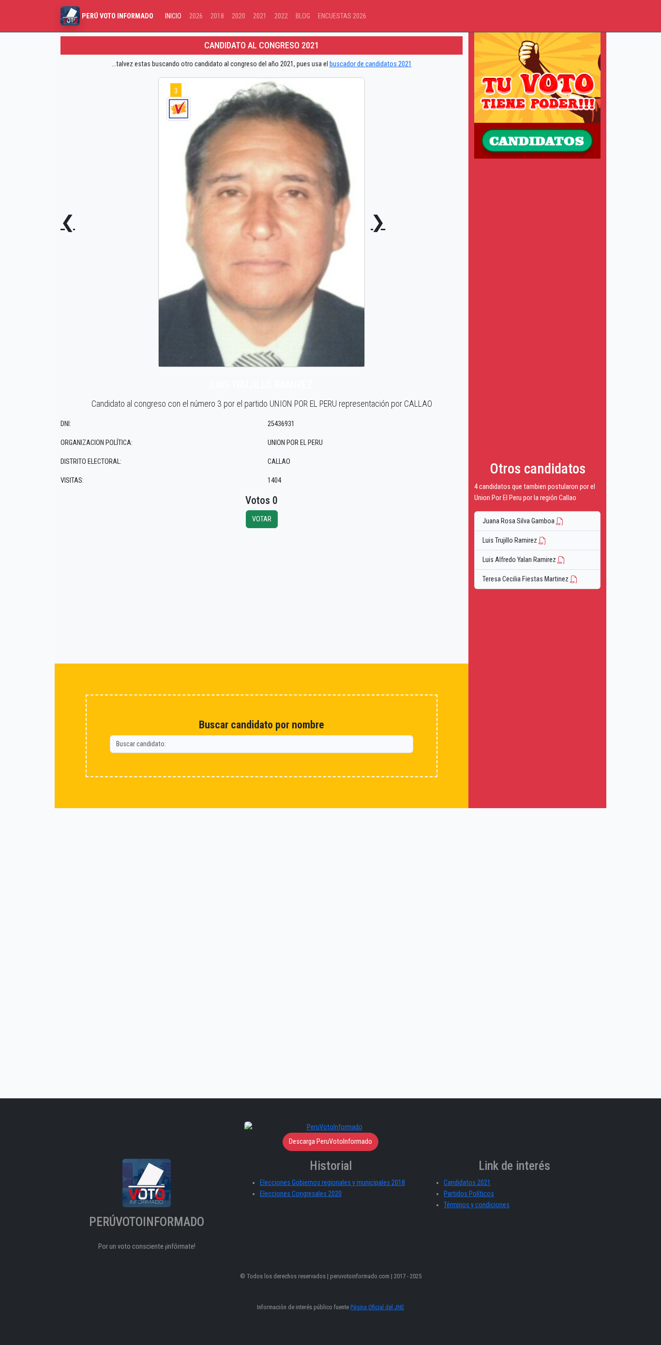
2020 (238, 16)
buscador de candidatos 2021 (371, 64)
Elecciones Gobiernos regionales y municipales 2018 (332, 1183)
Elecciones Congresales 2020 (301, 1194)
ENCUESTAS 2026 (342, 16)
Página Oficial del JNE (377, 1307)
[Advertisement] (261, 596)
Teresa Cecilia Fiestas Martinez (526, 579)
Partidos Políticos (469, 1194)
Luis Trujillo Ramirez (510, 540)
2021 (260, 16)
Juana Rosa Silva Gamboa (519, 521)
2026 (196, 16)
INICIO (173, 16)
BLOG (303, 16)
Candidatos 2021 (467, 1183)
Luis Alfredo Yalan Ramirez (519, 560)
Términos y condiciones (477, 1205)
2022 (281, 16)
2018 (217, 16)
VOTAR (261, 519)
